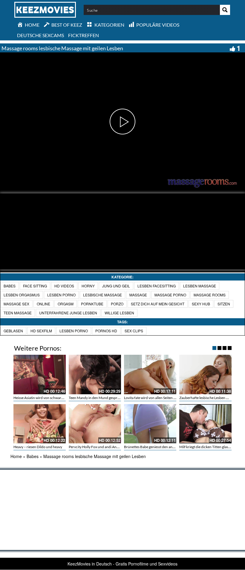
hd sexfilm (41, 330)
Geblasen (13, 330)
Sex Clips (134, 330)
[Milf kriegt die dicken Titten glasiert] (205, 423)
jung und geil (116, 285)
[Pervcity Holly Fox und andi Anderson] (95, 423)
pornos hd (106, 330)
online (43, 303)
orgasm (66, 303)
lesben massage (199, 285)
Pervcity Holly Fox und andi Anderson (98, 447)
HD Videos (64, 285)
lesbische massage (102, 294)
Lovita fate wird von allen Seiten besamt (154, 397)
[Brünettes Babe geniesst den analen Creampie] (150, 423)
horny (88, 285)
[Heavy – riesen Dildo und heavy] (39, 423)
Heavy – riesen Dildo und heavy (37, 447)
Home (16, 456)
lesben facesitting (156, 285)
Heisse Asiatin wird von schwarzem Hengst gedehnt (53, 397)
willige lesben (119, 312)
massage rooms (210, 294)
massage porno (170, 294)
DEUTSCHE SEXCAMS (40, 35)
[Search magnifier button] (225, 10)
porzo (117, 303)
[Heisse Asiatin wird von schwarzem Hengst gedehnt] (39, 374)
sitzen (224, 303)
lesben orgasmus (22, 294)
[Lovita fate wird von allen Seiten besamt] (150, 374)
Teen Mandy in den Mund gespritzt (95, 397)
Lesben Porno (73, 330)
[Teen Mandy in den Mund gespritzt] (95, 374)
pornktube (92, 303)
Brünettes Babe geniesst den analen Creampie (159, 447)
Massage (138, 294)
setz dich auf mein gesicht (157, 303)
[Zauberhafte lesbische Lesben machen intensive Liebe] (205, 374)
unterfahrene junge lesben (68, 312)
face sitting (35, 285)
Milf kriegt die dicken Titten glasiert (206, 447)
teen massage (18, 312)
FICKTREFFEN (83, 35)
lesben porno (61, 294)
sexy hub (201, 303)
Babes (10, 285)
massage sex (16, 303)
